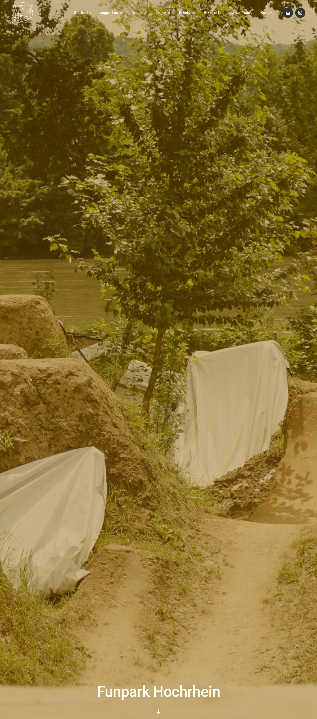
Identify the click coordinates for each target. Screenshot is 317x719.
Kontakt (267, 12)
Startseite (82, 12)
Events (184, 12)
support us (109, 12)
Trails (137, 12)
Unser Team (241, 12)
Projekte (162, 12)
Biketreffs (212, 12)
